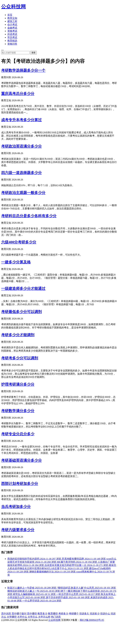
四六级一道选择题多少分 (21, 173)
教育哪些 (53, 613)
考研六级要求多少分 (17, 530)
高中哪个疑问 (19, 613)
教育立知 (12, 18)
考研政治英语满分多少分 (21, 146)
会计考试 (12, 24)
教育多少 (42, 613)
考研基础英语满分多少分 (21, 460)
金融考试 (12, 27)
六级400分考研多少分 (18, 242)
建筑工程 (12, 21)
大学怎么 (32, 616)
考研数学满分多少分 (17, 411)
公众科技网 (13, 6)
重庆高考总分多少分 (17, 94)
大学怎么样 (44, 616)
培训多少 (95, 613)
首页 (9, 15)
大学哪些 (12, 616)
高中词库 (6, 613)
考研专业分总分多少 (17, 434)
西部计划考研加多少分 (19, 484)
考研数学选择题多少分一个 (23, 70)
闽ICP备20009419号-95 (92, 620)
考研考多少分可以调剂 (19, 358)
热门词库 (56, 616)
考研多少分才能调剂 (17, 335)
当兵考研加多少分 (16, 507)
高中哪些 (32, 613)
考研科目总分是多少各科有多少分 (29, 216)
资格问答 (12, 44)
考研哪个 (74, 613)
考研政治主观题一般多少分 (23, 193)
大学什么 (22, 616)
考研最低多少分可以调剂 (21, 312)
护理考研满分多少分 (17, 384)
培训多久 (84, 613)
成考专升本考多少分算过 (21, 120)
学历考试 (12, 37)
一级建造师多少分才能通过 (23, 288)
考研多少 (63, 613)
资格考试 (12, 31)
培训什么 (105, 613)
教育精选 (12, 40)
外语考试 (12, 34)
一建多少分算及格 (16, 262)
